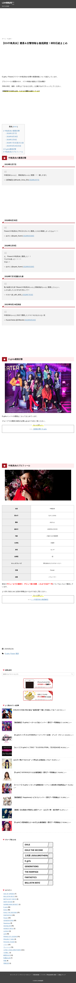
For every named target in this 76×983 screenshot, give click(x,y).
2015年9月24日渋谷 (13, 146)
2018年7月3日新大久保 (15, 143)
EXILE (5, 910)
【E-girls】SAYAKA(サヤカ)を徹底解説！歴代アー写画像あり (35, 772)
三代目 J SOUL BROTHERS (12, 950)
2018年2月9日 (11, 140)
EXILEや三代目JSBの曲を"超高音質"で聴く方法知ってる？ (34, 710)
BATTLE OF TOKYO (9, 899)
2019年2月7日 (11, 133)
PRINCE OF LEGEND (10, 936)
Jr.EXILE (6, 931)
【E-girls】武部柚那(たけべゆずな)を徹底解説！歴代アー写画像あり (37, 822)
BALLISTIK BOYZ (8, 896)
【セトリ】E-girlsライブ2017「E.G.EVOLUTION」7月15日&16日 (36, 747)
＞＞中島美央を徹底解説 (39, 599)
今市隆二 (6, 952)
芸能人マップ (62, 974)
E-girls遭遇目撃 (9, 149)
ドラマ (5, 944)
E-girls (7, 653)
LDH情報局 (7, 3)
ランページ (6, 947)
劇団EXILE (6, 955)
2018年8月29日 (28, 236)
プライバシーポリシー (25, 974)
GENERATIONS (8, 920)
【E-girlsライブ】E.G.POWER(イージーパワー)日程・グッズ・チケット (39, 735)
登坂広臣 (6, 963)
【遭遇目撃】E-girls (40, 429)
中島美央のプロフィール (13, 152)
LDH (4, 934)
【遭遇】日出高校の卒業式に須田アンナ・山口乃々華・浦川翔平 (36, 810)
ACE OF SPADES (8, 894)
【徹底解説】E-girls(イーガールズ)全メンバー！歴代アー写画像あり (37, 722)
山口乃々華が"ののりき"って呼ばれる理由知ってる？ (32, 760)
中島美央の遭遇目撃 (11, 131)
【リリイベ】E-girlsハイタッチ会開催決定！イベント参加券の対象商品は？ (40, 785)
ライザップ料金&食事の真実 (48, 974)
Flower (12, 653)
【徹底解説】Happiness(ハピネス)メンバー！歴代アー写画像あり (36, 797)
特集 (4, 960)
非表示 (15, 126)
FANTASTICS (7, 915)
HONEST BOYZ (8, 928)
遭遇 (17, 653)
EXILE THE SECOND (10, 912)
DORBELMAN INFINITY (10, 904)
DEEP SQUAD (7, 902)
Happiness (6, 923)
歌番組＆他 (6, 958)
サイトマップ (13, 974)
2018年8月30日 (12, 137)
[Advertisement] (39, 23)
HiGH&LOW (7, 926)
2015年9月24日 (30, 320)
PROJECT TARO (8, 939)
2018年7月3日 (28, 295)
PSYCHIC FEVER (8, 942)
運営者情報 (36, 974)
